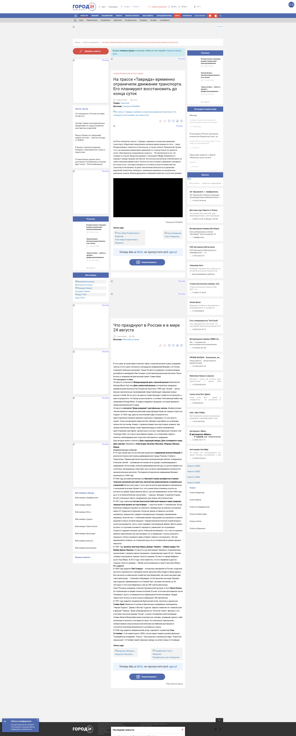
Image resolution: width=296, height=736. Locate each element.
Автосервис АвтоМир (199, 449)
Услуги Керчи (195, 500)
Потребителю (105, 20)
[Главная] (76, 15)
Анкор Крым (195, 302)
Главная (77, 42)
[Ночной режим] (292, 5)
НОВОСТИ (84, 16)
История (153, 20)
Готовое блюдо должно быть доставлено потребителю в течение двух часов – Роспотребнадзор (90, 161)
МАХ (140, 252)
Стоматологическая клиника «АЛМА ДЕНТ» (209, 284)
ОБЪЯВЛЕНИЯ (107, 16)
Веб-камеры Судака (83, 519)
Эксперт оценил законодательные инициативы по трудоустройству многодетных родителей (90, 125)
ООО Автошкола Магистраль (202, 247)
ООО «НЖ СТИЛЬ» (197, 413)
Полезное (91, 219)
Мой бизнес (118, 20)
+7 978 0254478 (198, 311)
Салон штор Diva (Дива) (200, 394)
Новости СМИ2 (193, 466)
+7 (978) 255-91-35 (199, 366)
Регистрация (113, 7)
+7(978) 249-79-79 (199, 329)
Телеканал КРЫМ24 (131, 106)
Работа (119, 16)
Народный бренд (164, 16)
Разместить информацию (211, 183)
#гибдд (116, 73)
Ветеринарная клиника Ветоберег (204, 229)
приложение (200, 15)
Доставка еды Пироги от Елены (203, 210)
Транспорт (125, 103)
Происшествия (92, 20)
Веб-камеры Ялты (83, 512)
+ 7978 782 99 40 (198, 421)
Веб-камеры (148, 16)
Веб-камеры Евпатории (85, 533)
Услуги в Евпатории (198, 514)
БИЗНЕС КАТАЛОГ (132, 16)
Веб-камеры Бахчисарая (85, 548)
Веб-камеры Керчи (83, 505)
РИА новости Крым (131, 339)
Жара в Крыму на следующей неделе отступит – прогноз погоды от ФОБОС (90, 137)
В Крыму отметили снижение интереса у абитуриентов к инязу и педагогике (90, 149)
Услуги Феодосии (197, 492)
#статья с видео (137, 73)
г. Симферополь (198, 237)
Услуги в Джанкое (197, 528)
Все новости (90, 268)
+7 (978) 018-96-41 (199, 458)
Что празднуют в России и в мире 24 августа (89, 115)
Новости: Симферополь (91, 42)
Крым (81, 20)
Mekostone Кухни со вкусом (202, 376)
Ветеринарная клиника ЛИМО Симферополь (209, 339)
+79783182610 (197, 403)
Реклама (220, 26)
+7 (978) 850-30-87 (199, 385)
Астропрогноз (165, 20)
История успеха (130, 20)
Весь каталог (194, 183)
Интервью (143, 20)
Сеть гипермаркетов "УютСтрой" (204, 321)
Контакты (187, 16)
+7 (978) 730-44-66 (199, 200)
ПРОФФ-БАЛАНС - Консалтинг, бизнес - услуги (210, 357)
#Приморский (125, 73)
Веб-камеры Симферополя (86, 498)
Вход (103, 7)
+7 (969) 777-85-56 (199, 292)
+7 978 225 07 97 (198, 256)
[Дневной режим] (289, 5)
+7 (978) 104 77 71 (199, 440)
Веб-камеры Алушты (84, 541)
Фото (177, 16)
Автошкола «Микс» (198, 431)
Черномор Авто (196, 265)
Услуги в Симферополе (199, 507)
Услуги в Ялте (195, 521)
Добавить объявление (159, 7)
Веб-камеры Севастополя (86, 526)
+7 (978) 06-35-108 (199, 348)
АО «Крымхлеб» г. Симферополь (204, 192)
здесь (172, 252)
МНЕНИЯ (95, 16)
